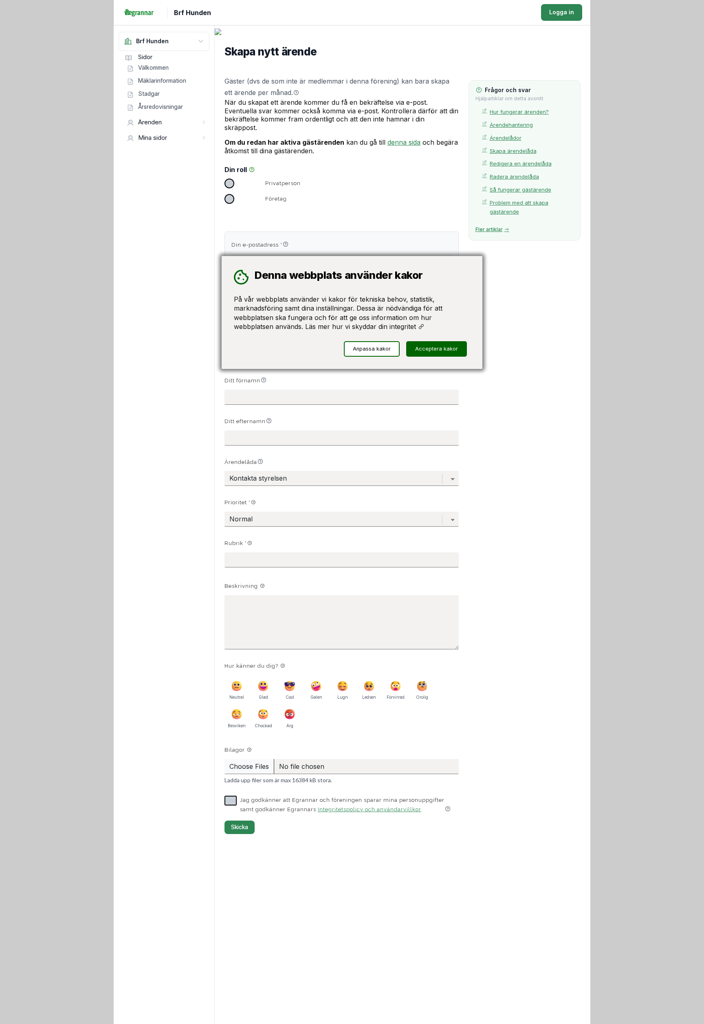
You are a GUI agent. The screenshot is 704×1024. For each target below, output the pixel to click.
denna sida (403, 142)
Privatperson (283, 183)
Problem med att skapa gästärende (519, 207)
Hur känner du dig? (252, 666)
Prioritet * (237, 502)
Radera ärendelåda (514, 176)
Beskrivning (242, 586)
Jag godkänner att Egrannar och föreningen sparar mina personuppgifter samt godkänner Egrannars (342, 804)
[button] (296, 92)
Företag (276, 199)
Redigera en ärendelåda (521, 163)
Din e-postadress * (256, 245)
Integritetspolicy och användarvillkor (369, 809)
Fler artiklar (489, 229)
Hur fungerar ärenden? (519, 111)
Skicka (239, 827)
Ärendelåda (240, 462)
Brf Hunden (192, 13)
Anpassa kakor (372, 349)
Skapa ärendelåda (513, 151)
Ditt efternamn (245, 421)
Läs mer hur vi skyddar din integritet (361, 326)
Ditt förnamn (242, 380)
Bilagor (235, 750)
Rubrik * (235, 543)
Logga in (561, 12)
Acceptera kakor (436, 349)
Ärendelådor (505, 138)
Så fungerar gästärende (520, 189)
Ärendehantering (511, 124)
